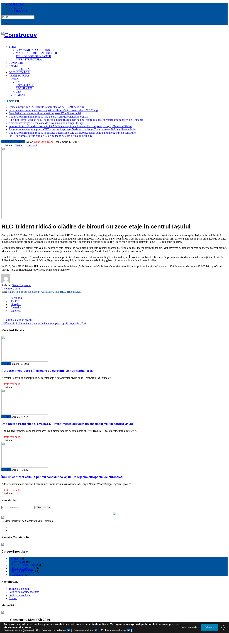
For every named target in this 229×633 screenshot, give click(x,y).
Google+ (16, 304)
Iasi (57, 291)
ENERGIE (22, 81)
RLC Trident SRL (70, 291)
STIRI (12, 46)
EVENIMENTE (18, 94)
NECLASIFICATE (22, 571)
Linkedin (16, 307)
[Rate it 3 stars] (8, 316)
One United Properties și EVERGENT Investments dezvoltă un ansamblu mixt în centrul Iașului (67, 423)
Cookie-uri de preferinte (54, 630)
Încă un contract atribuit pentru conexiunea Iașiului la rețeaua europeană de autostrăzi (62, 477)
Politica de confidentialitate (24, 591)
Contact (13, 598)
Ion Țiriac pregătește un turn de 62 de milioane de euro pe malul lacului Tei (51, 135)
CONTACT (15, 7)
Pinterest (15, 310)
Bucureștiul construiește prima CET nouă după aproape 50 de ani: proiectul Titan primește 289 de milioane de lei (72, 129)
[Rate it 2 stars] (5, 316)
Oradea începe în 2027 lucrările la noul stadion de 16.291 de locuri (46, 106)
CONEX (14, 78)
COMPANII (16, 62)
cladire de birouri (17, 291)
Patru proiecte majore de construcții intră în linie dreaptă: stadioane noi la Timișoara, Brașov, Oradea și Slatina (70, 126)
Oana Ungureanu (43, 141)
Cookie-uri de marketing (113, 630)
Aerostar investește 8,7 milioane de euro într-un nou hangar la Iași (46, 122)
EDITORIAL (23, 69)
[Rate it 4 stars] (11, 316)
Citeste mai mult (10, 383)
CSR (18, 91)
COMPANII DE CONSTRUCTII (35, 49)
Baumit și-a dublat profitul (18, 319)
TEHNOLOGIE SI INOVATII (33, 56)
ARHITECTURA (19, 75)
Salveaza (209, 627)
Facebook (31, 145)
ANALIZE (15, 65)
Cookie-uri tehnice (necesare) (19, 630)
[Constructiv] (19, 35)
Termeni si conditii (19, 588)
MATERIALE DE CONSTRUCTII (36, 53)
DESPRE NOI (17, 4)
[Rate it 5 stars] (14, 316)
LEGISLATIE (24, 88)
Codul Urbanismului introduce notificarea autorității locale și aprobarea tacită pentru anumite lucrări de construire (72, 132)
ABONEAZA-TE (19, 10)
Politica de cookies (19, 595)
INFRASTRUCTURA (29, 59)
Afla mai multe (189, 627)
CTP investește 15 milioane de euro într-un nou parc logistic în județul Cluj (43, 323)
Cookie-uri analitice (83, 630)
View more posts (10, 288)
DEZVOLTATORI (19, 72)
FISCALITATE (25, 85)
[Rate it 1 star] (2, 316)
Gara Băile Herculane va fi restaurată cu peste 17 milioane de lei (45, 113)
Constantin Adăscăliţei (40, 291)
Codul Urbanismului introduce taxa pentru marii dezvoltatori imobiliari (48, 116)
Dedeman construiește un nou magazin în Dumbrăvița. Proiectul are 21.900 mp (53, 110)
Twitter (19, 145)
